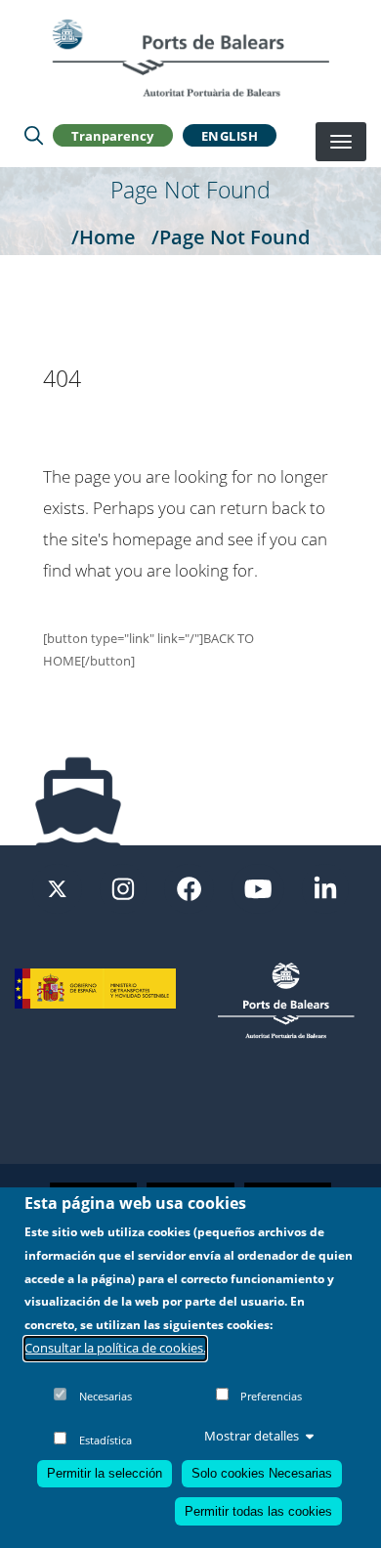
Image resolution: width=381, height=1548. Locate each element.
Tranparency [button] (112, 136)
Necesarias (105, 1396)
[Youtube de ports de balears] (258, 887)
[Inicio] (190, 58)
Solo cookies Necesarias (261, 1473)
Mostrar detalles (251, 1435)
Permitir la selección (104, 1473)
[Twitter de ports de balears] (57, 887)
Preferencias (271, 1396)
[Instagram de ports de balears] (123, 887)
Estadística (105, 1440)
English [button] (230, 136)
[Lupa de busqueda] (33, 136)
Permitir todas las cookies (258, 1511)
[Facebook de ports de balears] (189, 887)
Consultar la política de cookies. (115, 1347)
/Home (103, 236)
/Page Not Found (230, 236)
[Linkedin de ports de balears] (325, 887)
